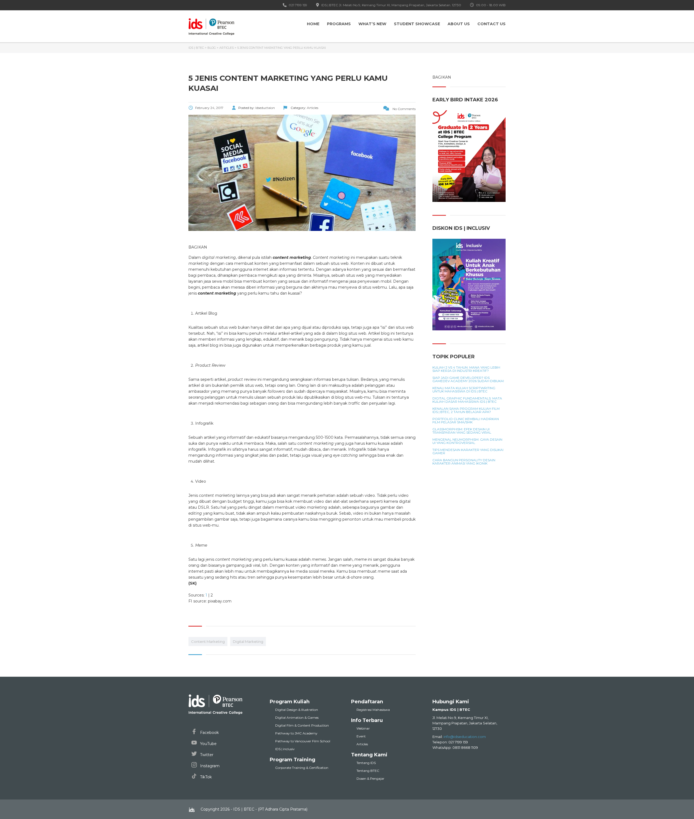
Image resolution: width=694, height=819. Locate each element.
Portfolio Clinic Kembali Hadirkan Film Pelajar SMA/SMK (465, 420)
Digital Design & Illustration (296, 710)
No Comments (404, 109)
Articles (362, 744)
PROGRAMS (339, 23)
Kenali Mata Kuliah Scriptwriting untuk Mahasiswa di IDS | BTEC (463, 389)
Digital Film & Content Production (302, 725)
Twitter (206, 754)
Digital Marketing (248, 641)
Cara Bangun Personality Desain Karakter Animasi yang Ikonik (463, 462)
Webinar (363, 728)
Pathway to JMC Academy (296, 733)
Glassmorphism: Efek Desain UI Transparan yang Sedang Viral (461, 431)
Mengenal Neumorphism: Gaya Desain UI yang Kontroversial (467, 441)
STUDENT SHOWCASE (417, 23)
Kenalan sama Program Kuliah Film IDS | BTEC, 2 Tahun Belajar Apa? (466, 410)
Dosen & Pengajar (370, 778)
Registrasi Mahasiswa (373, 710)
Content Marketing (208, 641)
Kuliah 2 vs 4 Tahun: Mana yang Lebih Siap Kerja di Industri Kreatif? (466, 369)
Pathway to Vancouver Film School (302, 741)
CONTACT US (491, 23)
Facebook (209, 732)
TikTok (205, 777)
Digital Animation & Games (297, 717)
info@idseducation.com (465, 736)
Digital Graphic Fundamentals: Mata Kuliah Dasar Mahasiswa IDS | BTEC (467, 400)
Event (361, 736)
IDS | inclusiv (285, 749)
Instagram (209, 765)
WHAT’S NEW (372, 23)
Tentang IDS (366, 763)
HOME (313, 23)
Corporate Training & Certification (301, 768)
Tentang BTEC (367, 771)
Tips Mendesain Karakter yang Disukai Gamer (467, 451)
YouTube (208, 743)
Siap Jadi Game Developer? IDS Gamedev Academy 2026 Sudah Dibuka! (468, 379)
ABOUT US (459, 23)
